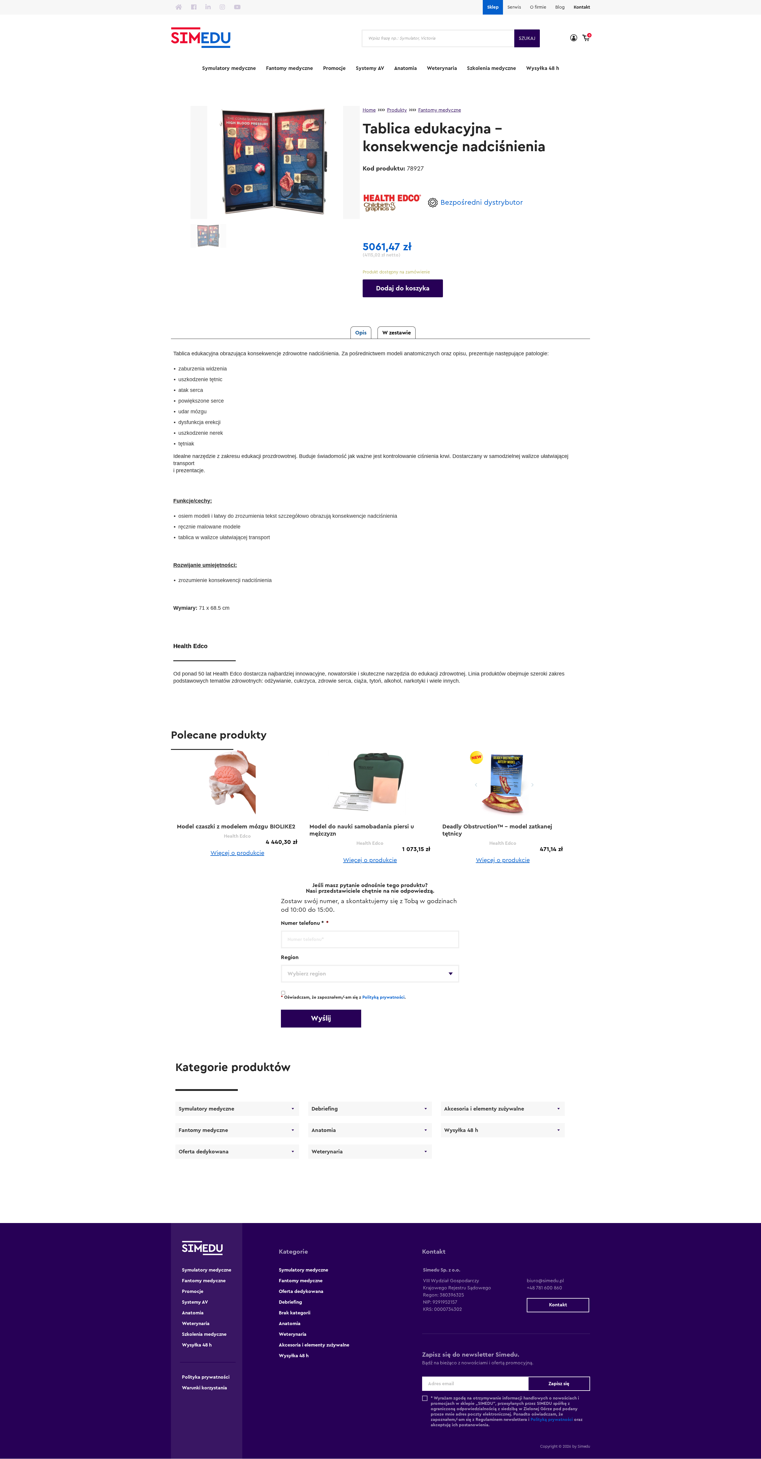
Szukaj (527, 38)
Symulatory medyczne (229, 68)
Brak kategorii (294, 1313)
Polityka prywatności (205, 1377)
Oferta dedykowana (204, 1151)
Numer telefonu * (304, 923)
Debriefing (325, 1108)
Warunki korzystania (204, 1387)
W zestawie (396, 332)
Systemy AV (370, 68)
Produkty (397, 110)
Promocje (334, 68)
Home (369, 110)
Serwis (514, 7)
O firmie (538, 7)
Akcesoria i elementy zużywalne (484, 1108)
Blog (560, 7)
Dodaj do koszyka (403, 288)
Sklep (493, 7)
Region (290, 957)
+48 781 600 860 (544, 1288)
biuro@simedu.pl (545, 1280)
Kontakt (582, 7)
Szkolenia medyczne (491, 68)
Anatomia (405, 68)
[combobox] (370, 974)
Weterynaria (442, 68)
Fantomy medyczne (289, 68)
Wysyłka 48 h (542, 68)
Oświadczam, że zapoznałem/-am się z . (343, 997)
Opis (361, 332)
